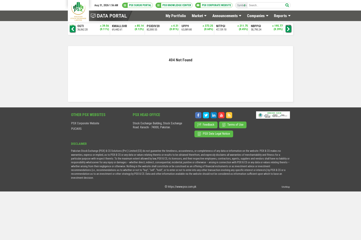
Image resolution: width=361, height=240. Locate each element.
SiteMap (285, 186)
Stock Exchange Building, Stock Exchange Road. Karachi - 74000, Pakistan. (157, 125)
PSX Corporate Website (85, 123)
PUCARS (76, 129)
